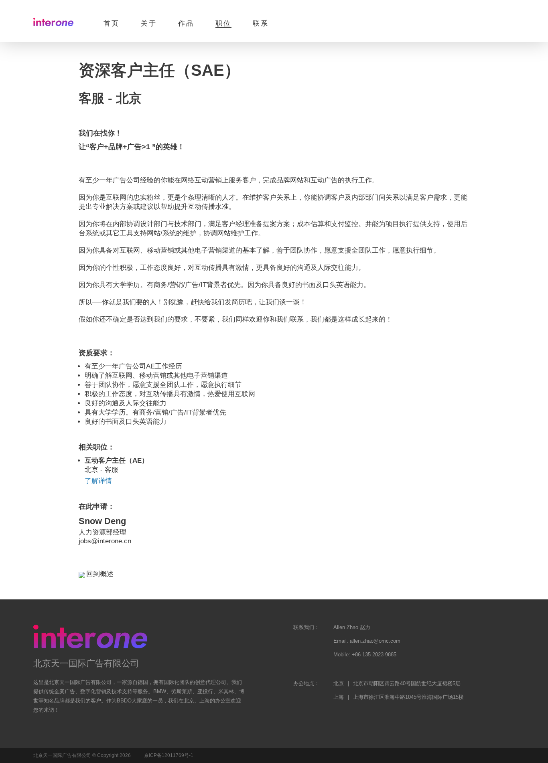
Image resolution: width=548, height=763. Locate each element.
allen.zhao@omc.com (375, 641)
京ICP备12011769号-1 (168, 755)
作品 (186, 23)
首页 (112, 23)
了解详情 (98, 481)
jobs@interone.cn (105, 541)
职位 (223, 23)
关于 (149, 23)
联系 (261, 23)
